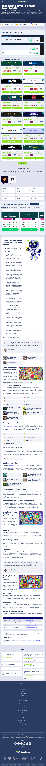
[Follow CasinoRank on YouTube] (24, 743)
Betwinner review (11, 75)
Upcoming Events (34, 204)
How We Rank (23, 724)
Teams (22, 695)
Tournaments (23, 693)
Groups (41, 204)
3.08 (35, 224)
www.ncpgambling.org (29, 622)
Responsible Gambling (23, 708)
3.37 (31, 224)
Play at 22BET (10, 229)
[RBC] (25, 758)
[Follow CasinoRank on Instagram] (18, 743)
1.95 (16, 222)
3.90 (9, 222)
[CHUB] (16, 758)
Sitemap (23, 729)
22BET (5, 222)
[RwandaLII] (9, 758)
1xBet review (33, 75)
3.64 (13, 224)
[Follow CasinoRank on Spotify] (27, 743)
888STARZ (4, 224)
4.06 (9, 224)
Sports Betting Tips (22, 706)
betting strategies (12, 465)
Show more (22, 163)
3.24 (31, 222)
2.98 (35, 222)
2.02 (16, 224)
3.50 (13, 222)
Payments (23, 689)
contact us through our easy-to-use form (32, 640)
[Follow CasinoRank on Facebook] (15, 743)
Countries (23, 691)
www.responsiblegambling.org (31, 625)
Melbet (5, 226)
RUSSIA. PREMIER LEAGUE (13, 207)
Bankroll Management (23, 710)
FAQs (23, 712)
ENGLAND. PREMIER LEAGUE (25, 207)
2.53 (28, 224)
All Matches (4, 207)
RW (22, 746)
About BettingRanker (23, 720)
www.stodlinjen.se (28, 629)
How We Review (22, 722)
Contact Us (22, 727)
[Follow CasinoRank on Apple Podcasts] (30, 743)
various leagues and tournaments (9, 391)
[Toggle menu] (2, 1)
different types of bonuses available (10, 426)
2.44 (28, 222)
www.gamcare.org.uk (29, 620)
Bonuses (23, 687)
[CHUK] (34, 758)
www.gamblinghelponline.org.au (31, 627)
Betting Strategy (22, 703)
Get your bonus (11, 73)
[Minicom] (5, 758)
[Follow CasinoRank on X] (21, 743)
